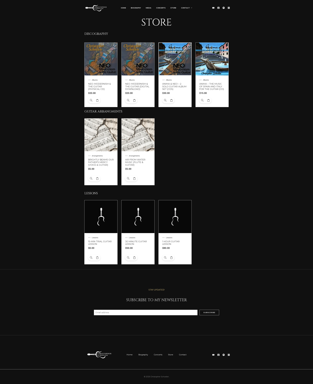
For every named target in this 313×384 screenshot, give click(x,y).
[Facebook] (218, 8)
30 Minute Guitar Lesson (136, 243)
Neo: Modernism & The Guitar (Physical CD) (99, 86)
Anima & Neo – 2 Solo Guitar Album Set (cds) (174, 86)
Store (173, 8)
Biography (136, 8)
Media (148, 8)
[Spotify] (224, 8)
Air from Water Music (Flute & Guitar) (135, 162)
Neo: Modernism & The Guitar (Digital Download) (137, 86)
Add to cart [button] (97, 100)
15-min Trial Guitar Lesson (100, 243)
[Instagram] (229, 8)
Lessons (95, 237)
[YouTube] (213, 8)
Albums (95, 80)
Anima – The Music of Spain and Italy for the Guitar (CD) (211, 86)
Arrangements (97, 156)
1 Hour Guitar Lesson (171, 243)
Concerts (161, 8)
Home (123, 8)
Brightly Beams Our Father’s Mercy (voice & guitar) (101, 162)
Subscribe (209, 312)
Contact (185, 8)
